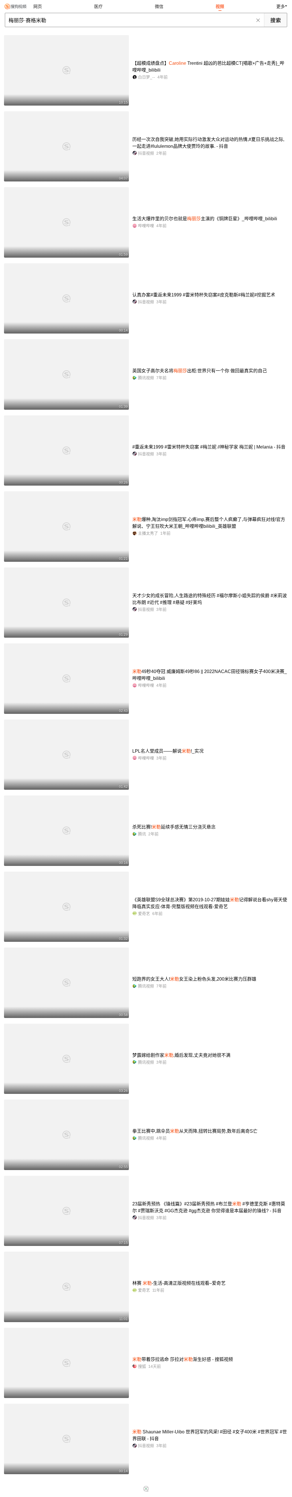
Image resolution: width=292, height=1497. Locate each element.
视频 (220, 6)
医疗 (98, 6)
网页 (37, 6)
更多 (280, 6)
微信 (159, 6)
